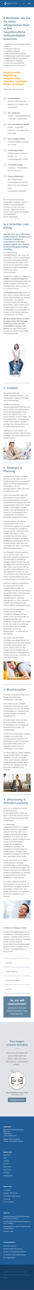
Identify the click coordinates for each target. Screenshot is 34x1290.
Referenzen (7, 1167)
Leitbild (6, 1161)
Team (5, 1158)
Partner (6, 1164)
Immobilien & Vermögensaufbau (14, 1254)
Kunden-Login (8, 1231)
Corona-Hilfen (8, 1202)
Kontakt (6, 1172)
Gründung (9, 962)
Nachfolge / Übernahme (11, 1196)
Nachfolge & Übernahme (13, 980)
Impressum (7, 1169)
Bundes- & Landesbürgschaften (14, 1252)
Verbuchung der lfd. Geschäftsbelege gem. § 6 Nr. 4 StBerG (16, 1217)
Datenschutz (7, 1175)
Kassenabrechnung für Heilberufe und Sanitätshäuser (16, 1227)
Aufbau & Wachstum (12, 971)
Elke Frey (6, 1155)
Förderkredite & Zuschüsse (12, 1249)
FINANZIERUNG (9, 1242)
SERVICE (6, 1213)
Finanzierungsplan (10, 1246)
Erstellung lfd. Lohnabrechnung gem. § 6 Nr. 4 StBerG (16, 1222)
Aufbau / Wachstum (10, 1193)
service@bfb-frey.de (16, 1141)
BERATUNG (7, 1186)
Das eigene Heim (9, 1257)
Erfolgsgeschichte (17, 1100)
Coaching (8, 989)
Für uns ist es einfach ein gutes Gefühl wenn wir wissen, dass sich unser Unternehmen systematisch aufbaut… (17, 1058)
